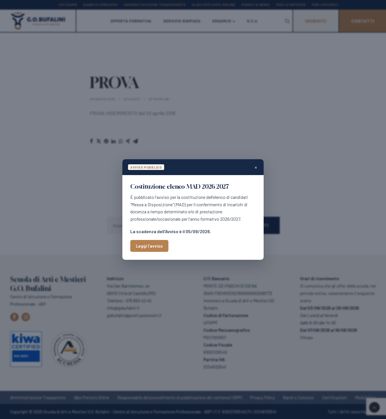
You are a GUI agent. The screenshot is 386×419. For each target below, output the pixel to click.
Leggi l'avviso (149, 245)
